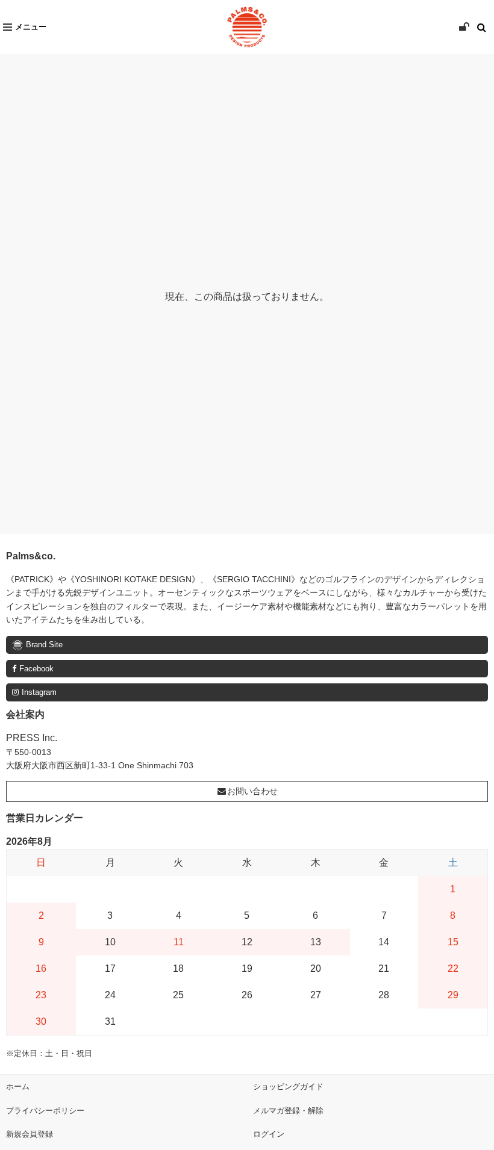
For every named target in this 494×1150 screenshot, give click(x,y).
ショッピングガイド (288, 1086)
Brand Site (44, 644)
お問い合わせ (252, 791)
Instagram (39, 692)
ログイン (268, 1134)
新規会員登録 (29, 1134)
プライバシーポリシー (45, 1110)
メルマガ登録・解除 (288, 1110)
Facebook (36, 668)
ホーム (18, 1086)
